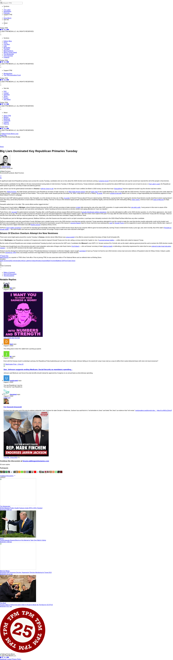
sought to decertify (116, 193)
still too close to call (47, 188)
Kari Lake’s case (154, 184)
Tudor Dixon (71, 260)
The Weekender (9, 54)
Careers (6, 122)
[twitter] (4, 657)
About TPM (7, 115)
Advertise (7, 94)
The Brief (6, 49)
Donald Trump (119, 223)
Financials (7, 120)
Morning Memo (8, 51)
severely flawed (76, 223)
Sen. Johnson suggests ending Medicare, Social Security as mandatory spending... (38, 369)
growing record (104, 181)
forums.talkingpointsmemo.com (36, 461)
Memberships (8, 73)
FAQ (5, 91)
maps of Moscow (158, 199)
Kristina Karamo (42, 260)
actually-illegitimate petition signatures (94, 212)
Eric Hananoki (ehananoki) (13, 407)
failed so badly (107, 246)
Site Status (7, 99)
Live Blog (7, 44)
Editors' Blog (8, 41)
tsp (11, 288)
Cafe (5, 46)
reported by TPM (10, 252)
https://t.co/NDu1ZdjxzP (164, 410)
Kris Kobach (75, 246)
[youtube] (8, 30)
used (110, 223)
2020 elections (4, 260)
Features (6, 57)
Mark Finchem (11, 191)
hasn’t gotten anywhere (13, 227)
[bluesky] (0, 30)
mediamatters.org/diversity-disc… (146, 410)
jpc (11, 356)
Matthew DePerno (61, 260)
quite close (94, 191)
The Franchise (8, 55)
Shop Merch (7, 18)
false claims (136, 199)
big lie (21, 260)
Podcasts (7, 13)
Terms (5, 96)
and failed (82, 251)
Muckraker (7, 47)
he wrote (99, 193)
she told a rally (135, 207)
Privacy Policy (16, 659)
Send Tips (3, 135)
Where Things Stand (10, 52)
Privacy (6, 98)
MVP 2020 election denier (77, 191)
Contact (6, 93)
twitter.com (7, 397)
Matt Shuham (6, 166)
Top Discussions (9, 275)
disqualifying (118, 188)
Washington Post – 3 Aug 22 (14, 364)
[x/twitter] (4, 30)
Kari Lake (26, 260)
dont (11, 344)
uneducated (14, 380)
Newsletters (7, 11)
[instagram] (6, 30)
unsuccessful (70, 237)
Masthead (7, 119)
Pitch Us (6, 124)
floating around (35, 224)
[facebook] (2, 30)
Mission (6, 117)
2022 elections (14, 260)
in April (78, 207)
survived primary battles (106, 240)
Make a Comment (9, 272)
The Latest (7, 10)
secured (14, 212)
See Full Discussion (10, 274)
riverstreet (13, 394)
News (5, 43)
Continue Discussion (7, 476)
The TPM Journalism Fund (12, 75)
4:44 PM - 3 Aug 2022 (10, 457)
